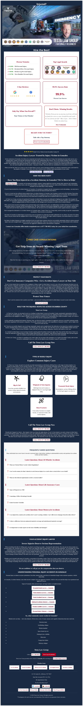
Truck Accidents (26, 667)
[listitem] (41, 465)
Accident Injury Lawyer (59, 658)
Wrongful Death (54, 667)
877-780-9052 (36, 654)
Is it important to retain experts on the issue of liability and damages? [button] (28, 527)
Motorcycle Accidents (40, 667)
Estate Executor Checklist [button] (16, 502)
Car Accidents (14, 667)
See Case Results (48, 172)
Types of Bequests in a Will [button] (16, 490)
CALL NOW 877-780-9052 (41, 267)
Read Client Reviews (36, 172)
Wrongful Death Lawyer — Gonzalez (43, 588)
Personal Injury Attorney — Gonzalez (43, 611)
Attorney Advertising (45, 690)
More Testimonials (61, 124)
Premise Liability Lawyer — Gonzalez (43, 606)
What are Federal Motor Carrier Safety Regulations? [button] (24, 465)
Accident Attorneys (11, 183)
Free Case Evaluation (41, 142)
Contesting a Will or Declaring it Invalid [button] (20, 496)
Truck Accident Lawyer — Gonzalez (43, 597)
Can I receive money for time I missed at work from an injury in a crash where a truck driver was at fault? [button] (38, 471)
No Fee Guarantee (23, 690)
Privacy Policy (34, 690)
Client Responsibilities (59, 690)
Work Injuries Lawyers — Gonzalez (43, 592)
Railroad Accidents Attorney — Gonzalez (43, 602)
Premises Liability (67, 667)
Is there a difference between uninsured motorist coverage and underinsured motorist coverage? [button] (35, 521)
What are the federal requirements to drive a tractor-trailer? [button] (25, 477)
